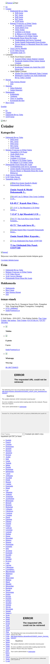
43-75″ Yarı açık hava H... (22, 225)
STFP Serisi (19, 21)
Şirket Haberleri (16, 88)
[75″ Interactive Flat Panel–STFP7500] (26, 241)
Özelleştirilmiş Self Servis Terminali (28, 40)
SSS (11, 84)
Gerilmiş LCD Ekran (22, 32)
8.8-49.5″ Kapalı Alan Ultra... (24, 203)
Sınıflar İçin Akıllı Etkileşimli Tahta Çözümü (31, 73)
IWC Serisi (19, 15)
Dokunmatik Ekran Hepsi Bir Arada (23, 38)
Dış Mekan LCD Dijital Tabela (26, 36)
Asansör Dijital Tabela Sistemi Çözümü (29, 59)
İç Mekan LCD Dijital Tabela (26, 34)
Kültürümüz (14, 94)
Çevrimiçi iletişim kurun (10, 260)
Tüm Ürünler (21, 320)
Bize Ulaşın (10, 103)
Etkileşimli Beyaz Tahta (19, 11)
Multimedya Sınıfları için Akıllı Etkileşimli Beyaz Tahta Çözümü (30, 77)
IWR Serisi (19, 17)
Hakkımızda (10, 92)
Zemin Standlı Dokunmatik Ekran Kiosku (30, 42)
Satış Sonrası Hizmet (17, 82)
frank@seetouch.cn (13, 310)
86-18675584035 (12, 367)
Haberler (9, 86)
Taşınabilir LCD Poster (23, 26)
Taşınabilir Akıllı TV (17, 53)
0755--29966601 (12, 308)
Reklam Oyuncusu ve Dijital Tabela (23, 23)
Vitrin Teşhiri (20, 30)
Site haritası (11, 320)
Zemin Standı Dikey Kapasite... (25, 236)
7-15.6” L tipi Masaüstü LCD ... (25, 214)
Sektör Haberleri (16, 90)
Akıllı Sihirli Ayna (21, 28)
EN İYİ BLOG (33, 320)
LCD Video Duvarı (17, 51)
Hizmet (8, 80)
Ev (7, 7)
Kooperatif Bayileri (17, 101)
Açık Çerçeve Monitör (18, 48)
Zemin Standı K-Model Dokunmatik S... (21, 190)
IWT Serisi (19, 19)
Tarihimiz (13, 96)
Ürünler (8, 9)
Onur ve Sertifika (16, 98)
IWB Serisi (19, 13)
